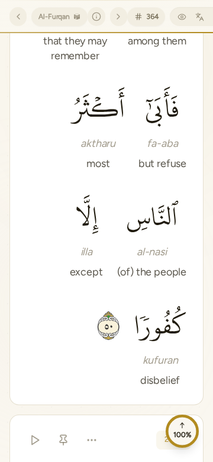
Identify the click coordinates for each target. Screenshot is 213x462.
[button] (162, 127)
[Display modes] (181, 16)
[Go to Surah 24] (18, 16)
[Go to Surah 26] (118, 16)
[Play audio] (35, 440)
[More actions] (92, 440)
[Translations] (199, 16)
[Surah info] (96, 16)
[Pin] (63, 440)
